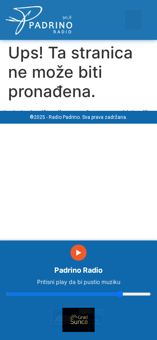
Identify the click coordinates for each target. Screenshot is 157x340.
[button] (133, 19)
